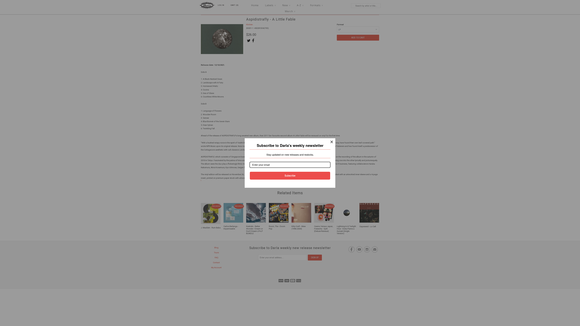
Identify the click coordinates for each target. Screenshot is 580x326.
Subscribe (290, 175)
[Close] (331, 141)
